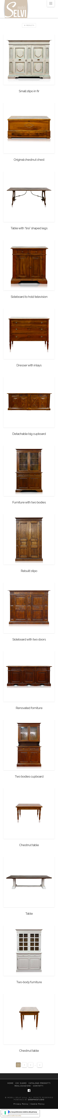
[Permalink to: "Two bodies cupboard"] (28, 744)
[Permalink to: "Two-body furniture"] (28, 950)
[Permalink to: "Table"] (28, 881)
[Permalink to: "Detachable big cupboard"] (28, 402)
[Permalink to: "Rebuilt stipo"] (28, 539)
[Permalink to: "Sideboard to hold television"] (28, 265)
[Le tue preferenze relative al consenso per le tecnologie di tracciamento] (5, 1113)
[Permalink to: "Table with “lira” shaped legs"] (28, 196)
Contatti (38, 1086)
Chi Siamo (21, 1083)
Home (10, 1083)
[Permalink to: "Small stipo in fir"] (28, 59)
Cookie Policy (38, 1104)
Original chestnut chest (29, 159)
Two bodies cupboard (29, 776)
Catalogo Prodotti (40, 1083)
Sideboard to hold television (29, 297)
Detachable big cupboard (29, 434)
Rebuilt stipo (29, 571)
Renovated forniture (29, 708)
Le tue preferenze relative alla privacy (23, 1112)
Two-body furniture (29, 982)
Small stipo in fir (29, 91)
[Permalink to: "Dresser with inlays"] (28, 333)
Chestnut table (29, 845)
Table (29, 913)
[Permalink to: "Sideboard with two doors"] (28, 607)
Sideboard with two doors (29, 639)
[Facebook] (29, 1090)
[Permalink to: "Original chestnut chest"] (28, 128)
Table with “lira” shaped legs (29, 228)
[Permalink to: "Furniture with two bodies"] (28, 470)
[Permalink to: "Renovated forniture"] (28, 676)
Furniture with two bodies (29, 502)
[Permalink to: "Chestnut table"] (28, 813)
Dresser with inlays (29, 365)
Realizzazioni (23, 1086)
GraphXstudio (36, 1100)
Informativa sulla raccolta (11, 1116)
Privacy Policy (21, 1104)
